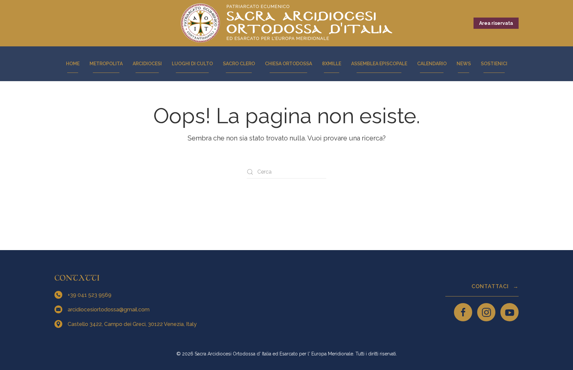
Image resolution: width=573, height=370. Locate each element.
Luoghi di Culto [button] (192, 63)
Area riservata (496, 23)
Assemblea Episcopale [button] (379, 63)
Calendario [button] (432, 63)
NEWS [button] (464, 63)
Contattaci (491, 286)
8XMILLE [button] (331, 63)
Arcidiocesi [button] (147, 63)
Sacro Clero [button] (239, 63)
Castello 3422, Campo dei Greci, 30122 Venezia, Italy (133, 324)
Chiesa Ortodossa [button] (288, 63)
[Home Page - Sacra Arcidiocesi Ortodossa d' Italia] (286, 23)
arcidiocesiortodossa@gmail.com (109, 309)
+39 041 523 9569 (90, 295)
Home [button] (73, 63)
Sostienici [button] (494, 63)
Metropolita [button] (106, 63)
